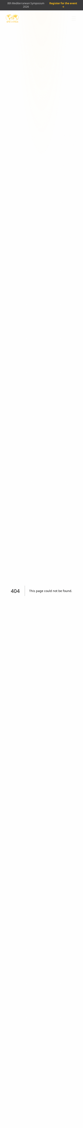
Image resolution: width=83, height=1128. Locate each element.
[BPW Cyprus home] (12, 18)
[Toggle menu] (73, 18)
